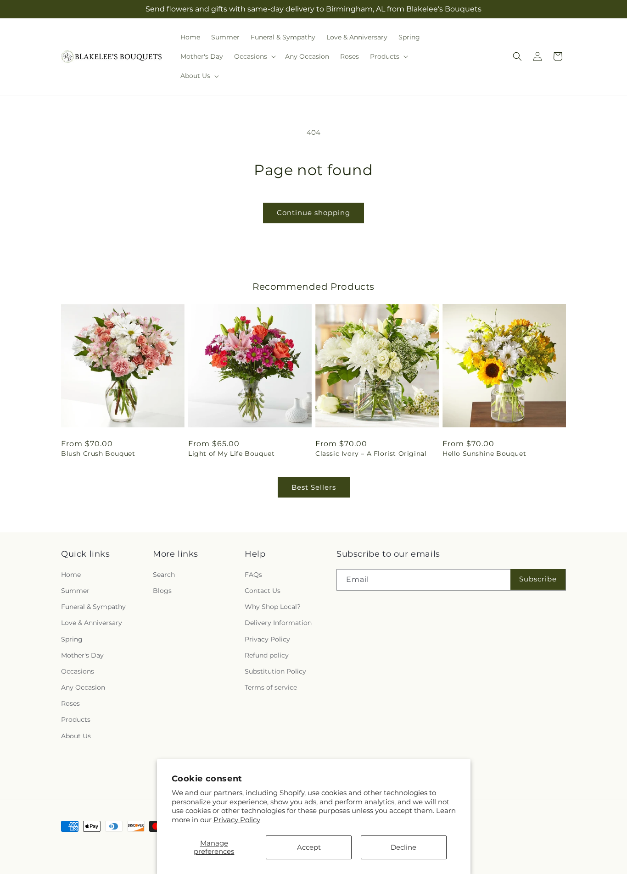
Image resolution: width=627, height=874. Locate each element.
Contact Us (262, 590)
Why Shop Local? (273, 607)
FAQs (253, 574)
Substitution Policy (275, 671)
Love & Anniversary (91, 623)
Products (75, 719)
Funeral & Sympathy (93, 607)
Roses (70, 703)
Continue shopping (313, 212)
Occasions (77, 671)
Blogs (162, 590)
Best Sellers (313, 487)
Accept (309, 847)
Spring (72, 639)
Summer (75, 590)
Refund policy (267, 655)
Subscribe (538, 579)
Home (71, 574)
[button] (254, 56)
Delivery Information (278, 623)
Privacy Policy (236, 819)
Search (164, 574)
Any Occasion (83, 687)
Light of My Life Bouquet (231, 453)
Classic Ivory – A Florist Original (370, 453)
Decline (403, 847)
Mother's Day (82, 655)
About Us (76, 735)
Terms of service (271, 687)
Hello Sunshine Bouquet (484, 453)
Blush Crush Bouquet (98, 453)
